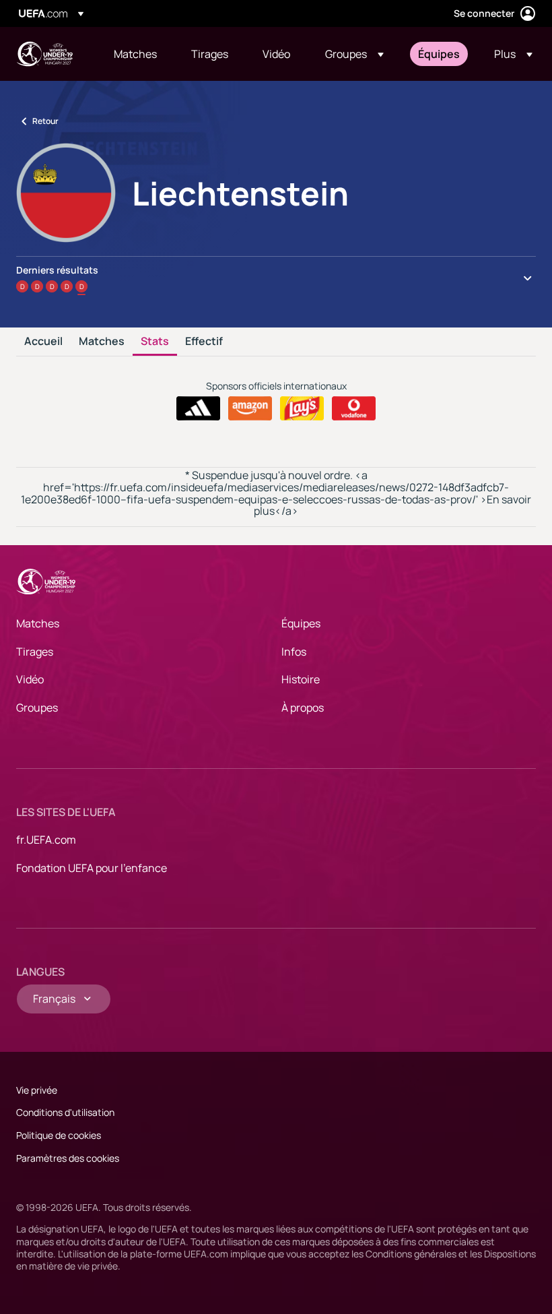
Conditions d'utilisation (65, 1112)
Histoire (300, 679)
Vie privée (36, 1090)
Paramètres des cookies (67, 1158)
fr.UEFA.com (46, 839)
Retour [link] (45, 121)
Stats (155, 342)
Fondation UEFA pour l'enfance (91, 868)
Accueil (43, 342)
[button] (354, 54)
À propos (302, 707)
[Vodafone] (354, 408)
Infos (293, 651)
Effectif (204, 342)
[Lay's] (302, 408)
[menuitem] (135, 54)
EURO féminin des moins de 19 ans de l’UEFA (44, 54)
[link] (135, 54)
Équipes (300, 623)
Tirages (34, 651)
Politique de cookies (58, 1135)
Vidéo (30, 679)
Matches (102, 342)
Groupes (37, 707)
